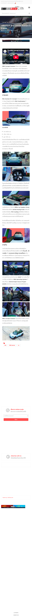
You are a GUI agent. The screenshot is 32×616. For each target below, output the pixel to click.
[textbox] (16, 415)
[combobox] (16, 415)
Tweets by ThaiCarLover (7, 497)
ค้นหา (16, 419)
